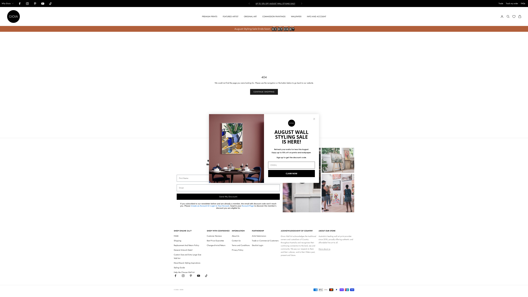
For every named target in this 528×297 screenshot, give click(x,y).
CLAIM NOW (291, 173)
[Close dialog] (314, 119)
